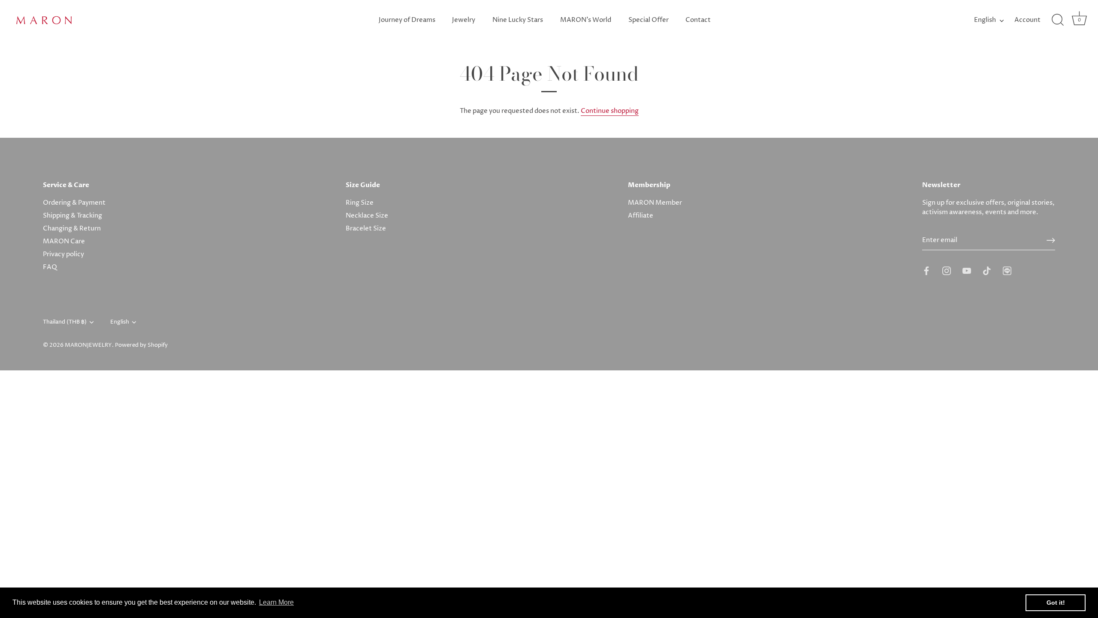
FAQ (50, 267)
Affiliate (640, 215)
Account (1027, 19)
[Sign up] (1051, 240)
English (985, 20)
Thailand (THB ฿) (65, 322)
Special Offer (648, 19)
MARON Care (64, 241)
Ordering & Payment (74, 202)
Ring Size (360, 202)
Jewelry (463, 19)
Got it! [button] (1056, 602)
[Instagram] (946, 270)
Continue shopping (610, 110)
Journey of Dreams (407, 19)
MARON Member (655, 202)
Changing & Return (72, 228)
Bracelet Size (366, 228)
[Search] (1057, 20)
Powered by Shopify (141, 345)
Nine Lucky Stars (517, 19)
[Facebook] (926, 270)
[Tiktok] (987, 270)
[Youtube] (966, 270)
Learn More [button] (276, 602)
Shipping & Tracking (72, 215)
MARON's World (585, 19)
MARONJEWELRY (88, 345)
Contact (698, 19)
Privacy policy (63, 254)
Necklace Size (367, 215)
